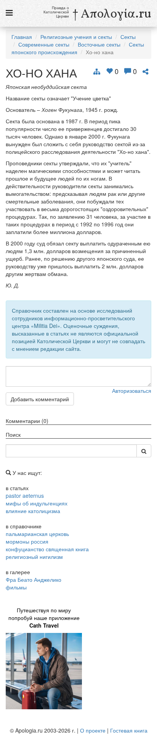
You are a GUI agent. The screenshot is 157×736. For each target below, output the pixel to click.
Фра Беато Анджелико (33, 579)
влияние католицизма (33, 511)
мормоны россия (27, 541)
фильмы (16, 587)
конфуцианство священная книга (47, 549)
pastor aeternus (25, 495)
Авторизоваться (131, 390)
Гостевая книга (128, 730)
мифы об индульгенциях (36, 503)
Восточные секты (99, 44)
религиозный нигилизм (34, 556)
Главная (21, 36)
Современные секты (43, 44)
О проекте (93, 730)
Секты (128, 36)
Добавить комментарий (40, 399)
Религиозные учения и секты (76, 36)
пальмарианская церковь (37, 533)
